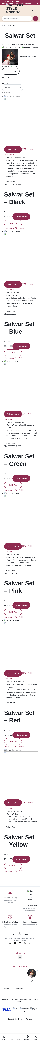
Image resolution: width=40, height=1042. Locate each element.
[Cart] (37, 10)
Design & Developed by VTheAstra (20, 1019)
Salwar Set (10, 182)
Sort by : (10, 71)
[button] (9, 154)
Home (3, 25)
